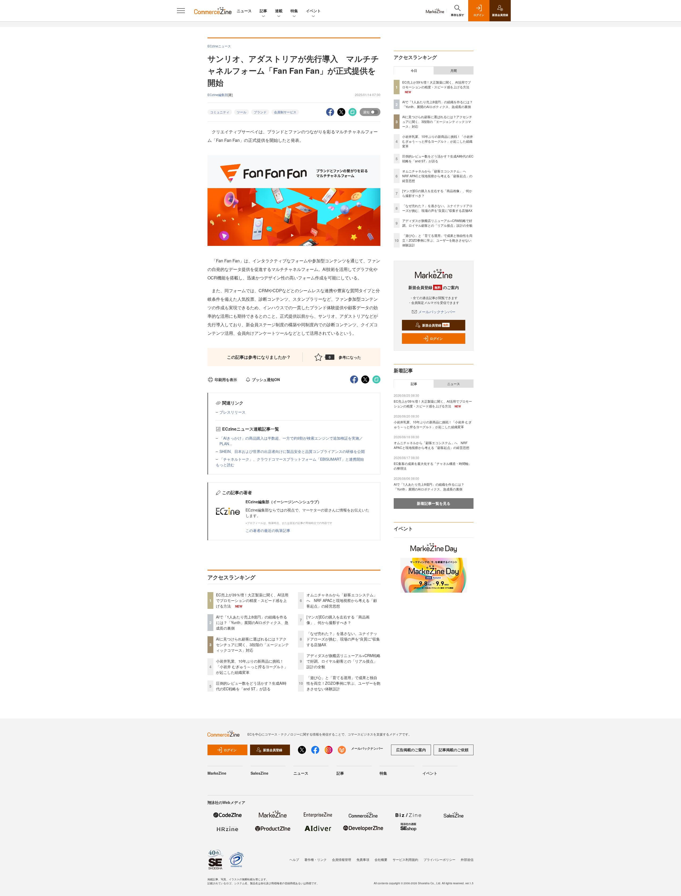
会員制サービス (285, 112)
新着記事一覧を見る (433, 503)
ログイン (436, 338)
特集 (294, 10)
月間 (453, 70)
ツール (241, 112)
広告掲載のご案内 (411, 749)
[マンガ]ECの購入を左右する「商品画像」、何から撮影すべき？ (337, 619)
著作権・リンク (315, 859)
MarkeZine (216, 773)
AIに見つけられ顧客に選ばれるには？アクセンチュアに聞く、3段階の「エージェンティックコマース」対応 (252, 644)
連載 (279, 10)
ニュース (244, 10)
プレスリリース (232, 412)
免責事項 (362, 859)
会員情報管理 (341, 859)
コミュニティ (219, 112)
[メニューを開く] (181, 10)
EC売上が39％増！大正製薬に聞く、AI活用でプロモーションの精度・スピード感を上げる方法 (252, 600)
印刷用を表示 (226, 379)
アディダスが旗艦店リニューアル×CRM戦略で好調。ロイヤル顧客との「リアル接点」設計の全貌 (343, 661)
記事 (263, 10)
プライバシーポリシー (439, 859)
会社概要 (381, 859)
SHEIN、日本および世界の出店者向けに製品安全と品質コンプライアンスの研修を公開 (292, 451)
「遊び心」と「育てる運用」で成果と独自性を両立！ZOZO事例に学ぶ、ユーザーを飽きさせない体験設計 (343, 683)
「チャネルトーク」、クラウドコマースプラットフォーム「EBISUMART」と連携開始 (291, 459)
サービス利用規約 (405, 859)
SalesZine (259, 773)
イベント (313, 10)
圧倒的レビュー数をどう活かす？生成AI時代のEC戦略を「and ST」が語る (251, 685)
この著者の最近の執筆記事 (268, 530)
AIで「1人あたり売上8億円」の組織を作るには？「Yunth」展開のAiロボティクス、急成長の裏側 (252, 622)
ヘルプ (294, 859)
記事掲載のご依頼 (453, 749)
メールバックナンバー (436, 311)
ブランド (260, 112)
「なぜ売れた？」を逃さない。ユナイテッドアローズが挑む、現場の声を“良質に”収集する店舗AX (343, 639)
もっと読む (225, 464)
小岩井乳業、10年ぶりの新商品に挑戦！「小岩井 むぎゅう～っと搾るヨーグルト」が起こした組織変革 (252, 666)
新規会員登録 (435, 325)
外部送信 (467, 859)
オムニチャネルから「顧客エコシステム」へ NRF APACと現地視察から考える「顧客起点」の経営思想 (341, 600)
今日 (414, 70)
